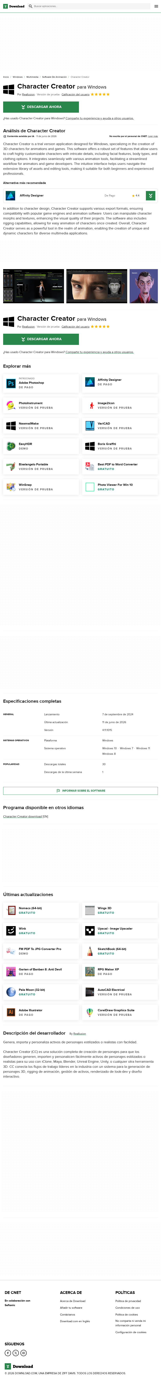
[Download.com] (13, 6)
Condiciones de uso (127, 1307)
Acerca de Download (72, 1301)
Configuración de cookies (130, 1332)
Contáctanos (67, 1314)
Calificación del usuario (76, 94)
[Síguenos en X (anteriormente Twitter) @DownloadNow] (16, 1353)
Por (26, 94)
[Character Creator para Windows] (8, 89)
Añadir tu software (71, 1307)
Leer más (153, 136)
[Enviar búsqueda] (30, 6)
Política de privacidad (128, 1301)
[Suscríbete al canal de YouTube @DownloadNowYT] (23, 1353)
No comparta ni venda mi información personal (130, 1323)
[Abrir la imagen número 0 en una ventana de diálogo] (33, 286)
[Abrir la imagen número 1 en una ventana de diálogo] (96, 286)
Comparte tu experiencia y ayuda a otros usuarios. (100, 118)
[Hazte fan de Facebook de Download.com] (8, 1353)
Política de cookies (126, 1314)
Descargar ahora (44, 107)
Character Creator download (22, 817)
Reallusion (79, 1034)
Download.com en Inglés (75, 1321)
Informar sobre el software (83, 790)
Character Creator (61, 86)
